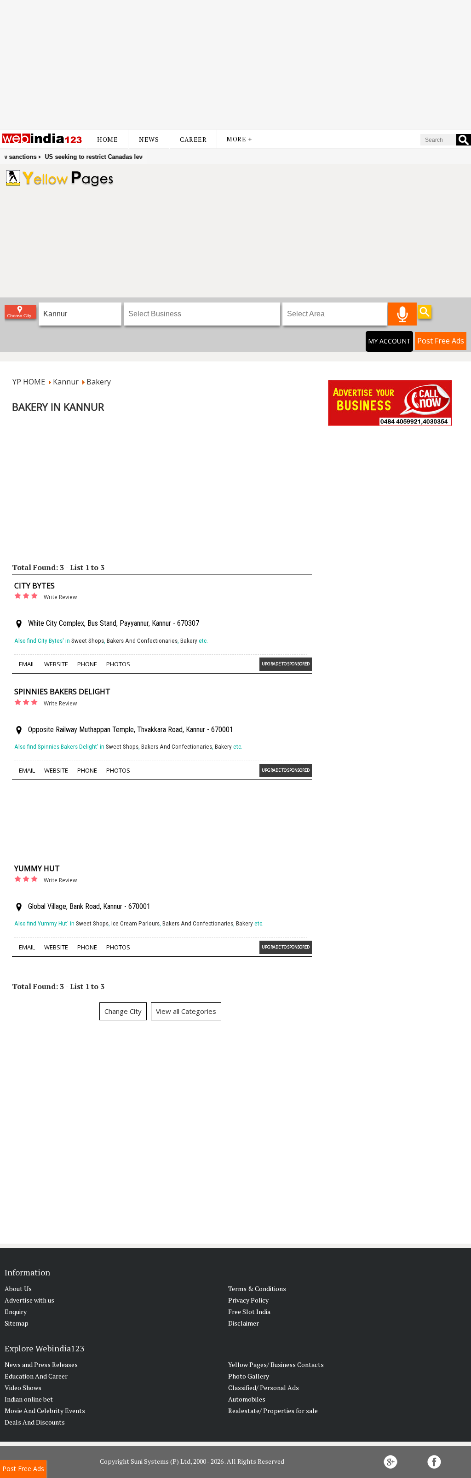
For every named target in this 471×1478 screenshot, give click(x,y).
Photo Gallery (248, 1376)
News (149, 139)
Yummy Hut (37, 868)
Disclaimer (243, 1323)
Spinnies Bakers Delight (62, 692)
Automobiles (246, 1399)
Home (107, 139)
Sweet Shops (87, 640)
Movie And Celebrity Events (45, 1410)
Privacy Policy (248, 1300)
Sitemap (17, 1323)
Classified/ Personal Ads (263, 1387)
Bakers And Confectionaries (142, 640)
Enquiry (16, 1311)
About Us (18, 1288)
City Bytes (34, 586)
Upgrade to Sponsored (286, 664)
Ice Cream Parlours (135, 923)
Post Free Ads (440, 341)
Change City (123, 1011)
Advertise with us (29, 1300)
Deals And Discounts (35, 1422)
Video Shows (23, 1387)
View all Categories (186, 1011)
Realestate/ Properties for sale (273, 1410)
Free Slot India (249, 1311)
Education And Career (36, 1376)
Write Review (60, 597)
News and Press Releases (41, 1364)
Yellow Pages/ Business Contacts (276, 1364)
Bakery (188, 640)
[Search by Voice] (402, 314)
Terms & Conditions (257, 1288)
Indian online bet (29, 1399)
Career (193, 139)
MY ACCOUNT (389, 341)
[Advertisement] (235, 64)
